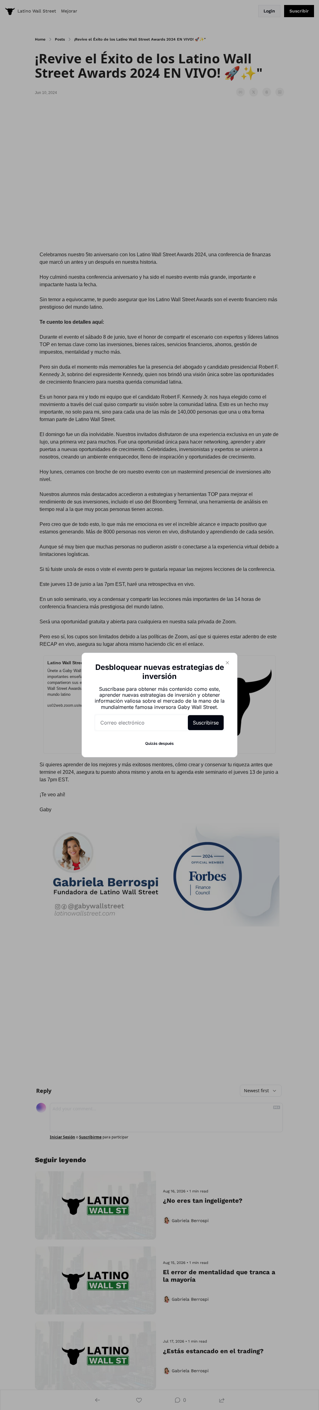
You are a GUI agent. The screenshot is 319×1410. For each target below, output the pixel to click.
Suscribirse (206, 723)
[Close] (227, 662)
